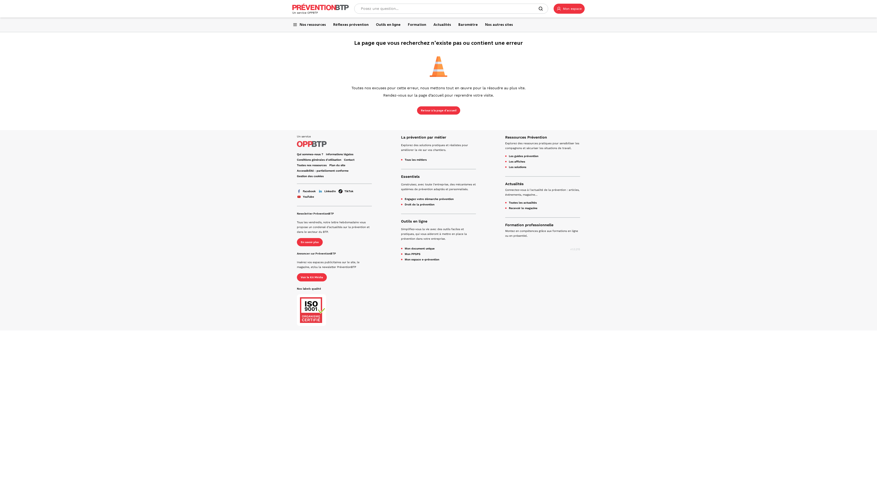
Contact (349, 159)
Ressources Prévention (526, 137)
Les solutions (517, 167)
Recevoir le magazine (523, 208)
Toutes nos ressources (312, 165)
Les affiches (517, 161)
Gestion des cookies (310, 176)
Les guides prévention (523, 156)
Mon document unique (420, 248)
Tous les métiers (416, 159)
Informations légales (339, 154)
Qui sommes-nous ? (310, 154)
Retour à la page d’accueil (438, 110)
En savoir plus (310, 242)
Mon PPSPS (412, 254)
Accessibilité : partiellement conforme (323, 170)
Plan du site (337, 165)
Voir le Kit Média (312, 277)
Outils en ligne (414, 221)
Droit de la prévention (419, 204)
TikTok (348, 191)
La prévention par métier (423, 137)
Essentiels (410, 176)
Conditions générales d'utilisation (319, 159)
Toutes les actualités (523, 202)
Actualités (514, 184)
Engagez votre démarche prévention (429, 199)
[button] (569, 9)
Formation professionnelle (529, 225)
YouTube (308, 196)
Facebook (309, 191)
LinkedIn (330, 191)
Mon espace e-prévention (422, 259)
